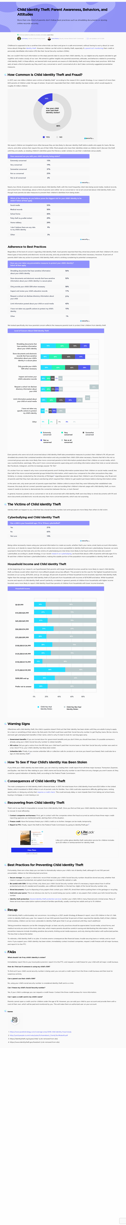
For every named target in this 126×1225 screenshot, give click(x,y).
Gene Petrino (55, 38)
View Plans (31, 850)
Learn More (50, 35)
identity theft (31, 48)
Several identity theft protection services (45, 899)
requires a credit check (46, 792)
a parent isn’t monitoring (93, 48)
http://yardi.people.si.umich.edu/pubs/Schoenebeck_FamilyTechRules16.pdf (39, 1035)
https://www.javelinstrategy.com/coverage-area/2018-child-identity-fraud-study (40, 1032)
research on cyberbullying (61, 553)
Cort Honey (24, 38)
